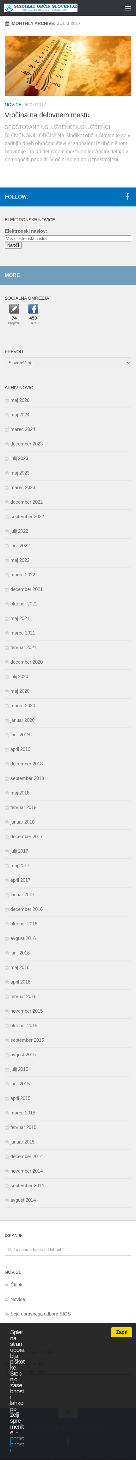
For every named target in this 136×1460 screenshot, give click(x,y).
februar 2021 (23, 647)
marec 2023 (22, 487)
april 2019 (20, 749)
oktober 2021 (23, 603)
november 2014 (26, 1171)
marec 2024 (22, 429)
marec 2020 (22, 705)
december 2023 (26, 443)
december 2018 (26, 763)
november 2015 (26, 1011)
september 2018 (27, 778)
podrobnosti (17, 1444)
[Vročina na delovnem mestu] (68, 66)
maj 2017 (19, 865)
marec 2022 (22, 574)
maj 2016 (19, 967)
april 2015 (20, 1098)
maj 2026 (19, 400)
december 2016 (26, 909)
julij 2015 (19, 1069)
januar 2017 (22, 894)
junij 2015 (20, 1083)
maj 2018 (19, 792)
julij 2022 (19, 531)
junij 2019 (20, 734)
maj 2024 (19, 414)
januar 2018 (22, 822)
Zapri (121, 1332)
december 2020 (26, 662)
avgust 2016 (23, 938)
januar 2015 (22, 1141)
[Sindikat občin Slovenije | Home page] (53, 7)
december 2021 (26, 589)
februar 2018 (23, 807)
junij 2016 (20, 952)
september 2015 (27, 1040)
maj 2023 (19, 472)
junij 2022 (20, 545)
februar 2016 (23, 996)
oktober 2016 (23, 923)
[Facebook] (127, 196)
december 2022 (26, 502)
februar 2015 (23, 1127)
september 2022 (27, 516)
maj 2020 (19, 691)
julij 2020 (19, 676)
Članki (16, 1284)
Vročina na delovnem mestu (47, 115)
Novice (13, 104)
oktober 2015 (23, 1025)
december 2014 (26, 1156)
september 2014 (27, 1185)
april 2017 (20, 880)
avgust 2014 (23, 1200)
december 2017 (26, 836)
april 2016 (20, 982)
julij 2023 (19, 458)
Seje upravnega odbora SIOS (40, 1313)
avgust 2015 (23, 1054)
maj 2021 (19, 618)
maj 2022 (19, 560)
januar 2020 (22, 720)
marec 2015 (22, 1112)
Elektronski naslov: (26, 231)
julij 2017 (19, 851)
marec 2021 (22, 632)
